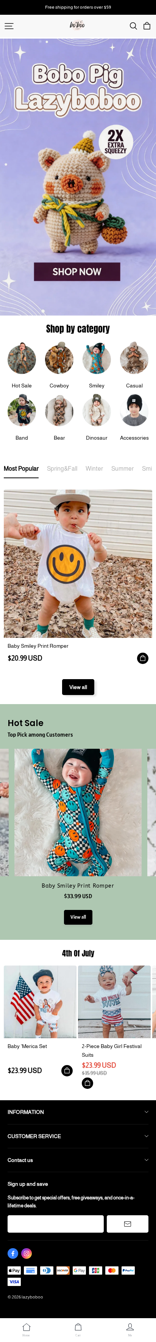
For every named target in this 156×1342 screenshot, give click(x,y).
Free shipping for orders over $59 (78, 7)
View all (78, 687)
